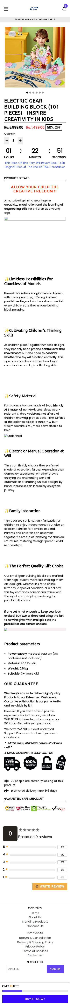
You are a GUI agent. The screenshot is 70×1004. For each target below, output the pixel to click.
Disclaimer (35, 955)
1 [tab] (27, 93)
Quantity (9, 134)
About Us (35, 917)
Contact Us (35, 926)
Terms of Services (35, 951)
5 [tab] (40, 93)
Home (35, 913)
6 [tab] (43, 93)
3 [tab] (33, 93)
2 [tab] (30, 93)
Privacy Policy (35, 946)
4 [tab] (37, 93)
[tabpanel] (35, 58)
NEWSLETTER (35, 962)
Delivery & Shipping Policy (35, 942)
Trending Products (35, 921)
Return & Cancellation (35, 938)
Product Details (16, 178)
